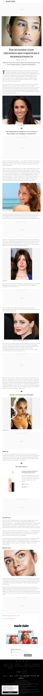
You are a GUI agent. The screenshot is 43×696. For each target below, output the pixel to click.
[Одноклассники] (23, 661)
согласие (15, 650)
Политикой (14, 652)
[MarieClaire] (10, 1)
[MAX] (16, 661)
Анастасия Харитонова (11, 618)
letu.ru (28, 486)
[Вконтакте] (19, 661)
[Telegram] (26, 661)
